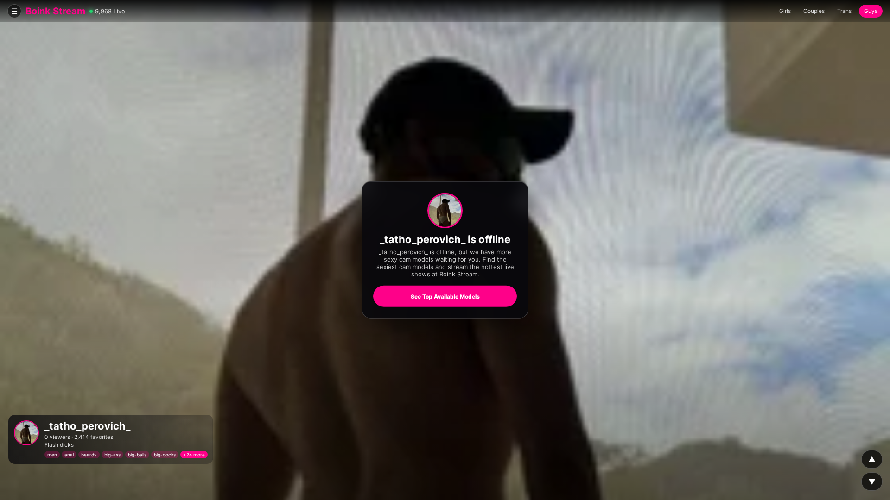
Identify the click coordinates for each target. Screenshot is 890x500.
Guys (870, 10)
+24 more (194, 454)
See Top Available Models (445, 296)
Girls (785, 10)
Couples (814, 10)
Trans (844, 10)
